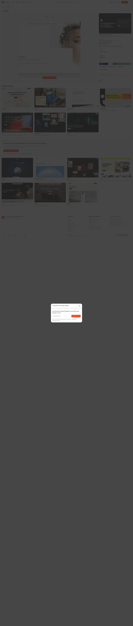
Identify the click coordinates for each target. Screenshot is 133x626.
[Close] (79, 306)
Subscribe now (76, 316)
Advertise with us (56, 320)
